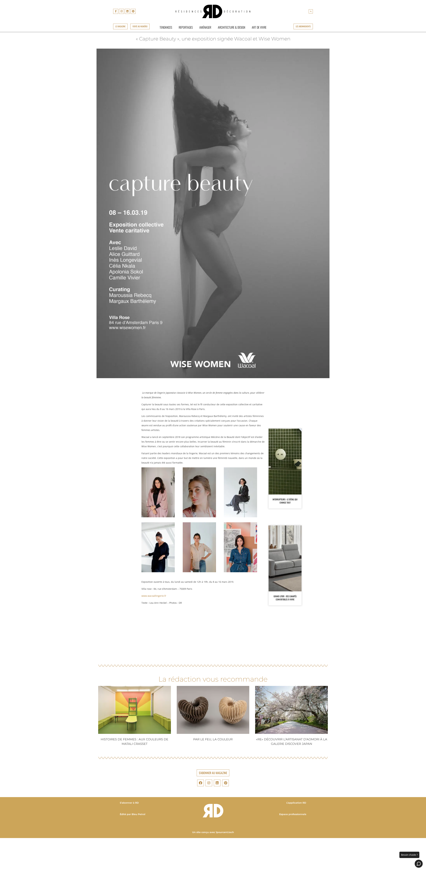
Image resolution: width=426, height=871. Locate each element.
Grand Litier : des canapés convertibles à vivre (285, 598)
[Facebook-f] (115, 11)
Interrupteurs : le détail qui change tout (285, 501)
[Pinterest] (133, 11)
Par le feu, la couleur (213, 739)
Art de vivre (259, 27)
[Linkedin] (127, 11)
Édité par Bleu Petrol (132, 814)
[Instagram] (121, 11)
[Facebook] (200, 783)
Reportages (186, 27)
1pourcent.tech (225, 832)
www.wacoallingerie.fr (153, 595)
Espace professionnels (292, 814)
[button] (311, 11)
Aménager (205, 27)
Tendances (166, 27)
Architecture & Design (231, 27)
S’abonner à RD (129, 802)
